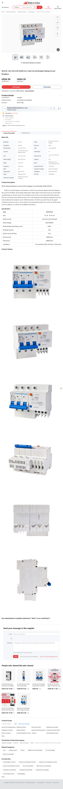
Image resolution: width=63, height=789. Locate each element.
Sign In (4, 125)
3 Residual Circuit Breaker (25, 770)
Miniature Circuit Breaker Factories (48, 762)
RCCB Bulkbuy (21, 774)
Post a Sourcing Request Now (48, 656)
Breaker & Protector (22, 12)
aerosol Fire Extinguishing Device (9, 727)
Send (15, 656)
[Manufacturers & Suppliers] (31, 2)
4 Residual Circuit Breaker (42, 770)
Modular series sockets (52, 727)
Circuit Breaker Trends (8, 774)
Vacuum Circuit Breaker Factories (27, 762)
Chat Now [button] (48, 87)
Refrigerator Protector (7, 730)
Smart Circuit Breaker (8, 754)
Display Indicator (21, 730)
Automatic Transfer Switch (53, 730)
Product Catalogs (24, 724)
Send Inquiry (16, 87)
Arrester (22, 750)
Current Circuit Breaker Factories (11, 766)
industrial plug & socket (52, 733)
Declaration (48, 782)
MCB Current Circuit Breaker (44, 766)
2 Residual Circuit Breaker (9, 770)
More (3, 777)
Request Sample (29, 91)
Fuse (4, 750)
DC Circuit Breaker (50, 750)
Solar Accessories (6, 733)
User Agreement (40, 782)
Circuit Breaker (31, 12)
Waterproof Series (21, 727)
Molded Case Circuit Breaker (35, 750)
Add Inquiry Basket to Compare (32, 63)
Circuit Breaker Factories (9, 762)
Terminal (34, 733)
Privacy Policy (56, 782)
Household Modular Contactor (24, 733)
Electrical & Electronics (11, 12)
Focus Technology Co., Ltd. (21, 782)
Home (3, 12)
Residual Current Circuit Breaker (43, 12)
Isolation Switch (13, 750)
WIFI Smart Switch (36, 727)
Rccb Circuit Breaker (28, 766)
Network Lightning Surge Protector (39, 730)
